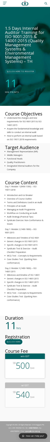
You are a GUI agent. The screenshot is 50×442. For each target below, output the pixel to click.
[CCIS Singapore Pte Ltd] (25, 5)
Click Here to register (21, 71)
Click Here (15, 342)
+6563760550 (33, 428)
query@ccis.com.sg (32, 431)
